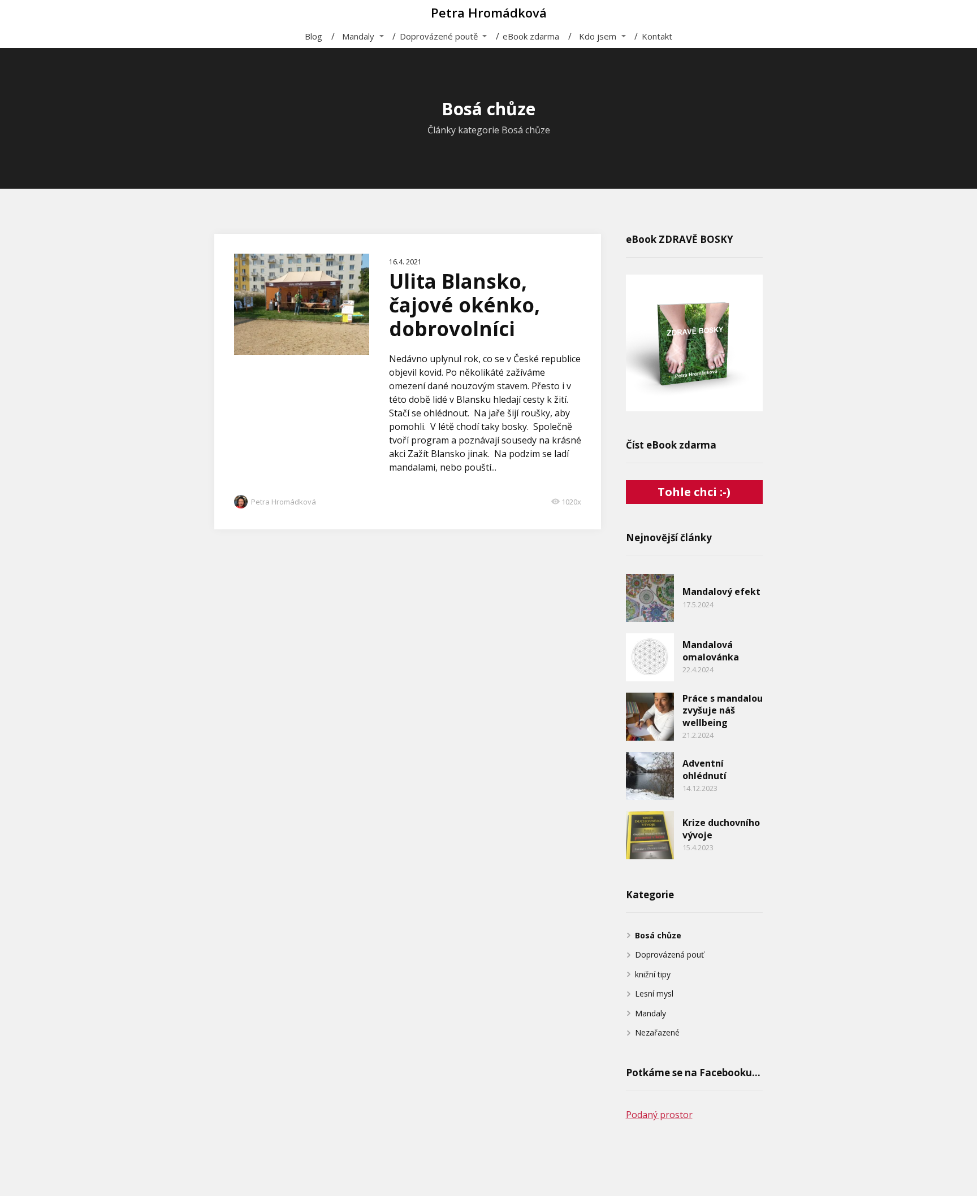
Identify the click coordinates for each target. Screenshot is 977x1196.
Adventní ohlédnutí (704, 769)
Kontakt (657, 36)
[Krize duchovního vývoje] (650, 835)
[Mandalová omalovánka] (650, 657)
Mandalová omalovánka (710, 650)
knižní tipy (653, 974)
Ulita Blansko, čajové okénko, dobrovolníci (464, 305)
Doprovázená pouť (669, 954)
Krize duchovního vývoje (721, 828)
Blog (313, 36)
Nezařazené (657, 1032)
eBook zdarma (531, 36)
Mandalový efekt (721, 591)
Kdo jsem (597, 36)
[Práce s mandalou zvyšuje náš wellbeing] (650, 717)
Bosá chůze (658, 935)
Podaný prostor (659, 1114)
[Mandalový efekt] (650, 598)
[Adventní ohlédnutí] (650, 776)
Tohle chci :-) (694, 491)
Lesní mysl (654, 993)
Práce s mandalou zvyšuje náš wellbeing (722, 710)
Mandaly (358, 36)
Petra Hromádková (489, 12)
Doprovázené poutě (439, 36)
